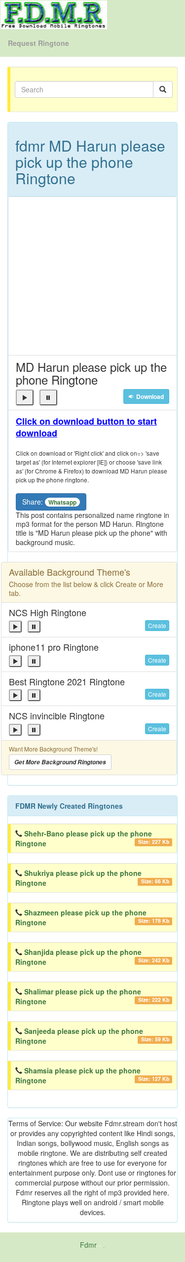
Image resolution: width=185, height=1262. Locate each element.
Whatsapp (62, 502)
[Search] (163, 89)
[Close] (25, 397)
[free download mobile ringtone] (53, 14)
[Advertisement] (92, 276)
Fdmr (88, 1245)
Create (157, 625)
